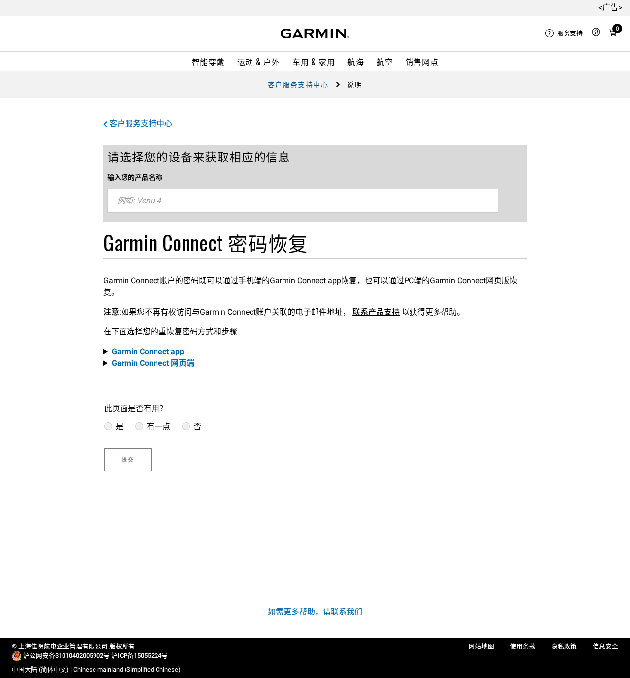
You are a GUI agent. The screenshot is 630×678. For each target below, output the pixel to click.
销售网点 (422, 61)
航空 (385, 61)
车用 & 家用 (313, 61)
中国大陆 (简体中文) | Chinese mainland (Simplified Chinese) (96, 669)
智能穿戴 (208, 61)
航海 (355, 61)
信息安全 (605, 646)
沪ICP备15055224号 (139, 655)
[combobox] (302, 201)
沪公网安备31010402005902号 (66, 655)
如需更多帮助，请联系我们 (315, 611)
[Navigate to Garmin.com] (315, 33)
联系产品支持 (376, 312)
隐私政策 (564, 646)
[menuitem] (564, 33)
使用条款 (523, 646)
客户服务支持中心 (298, 85)
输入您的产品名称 (134, 177)
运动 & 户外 (258, 61)
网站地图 (481, 646)
